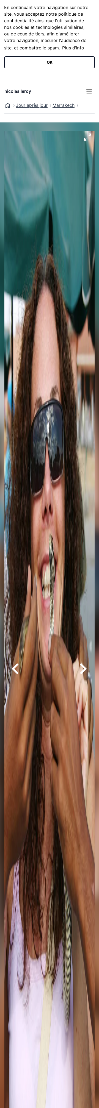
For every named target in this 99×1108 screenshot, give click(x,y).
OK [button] (50, 62)
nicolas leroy (17, 91)
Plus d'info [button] (73, 48)
